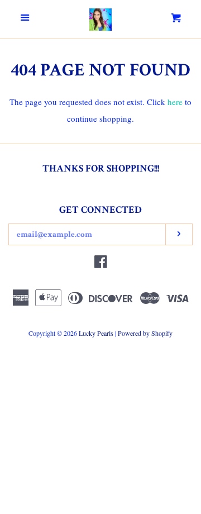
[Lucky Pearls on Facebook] (101, 263)
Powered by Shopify (145, 333)
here (175, 101)
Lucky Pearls (96, 333)
